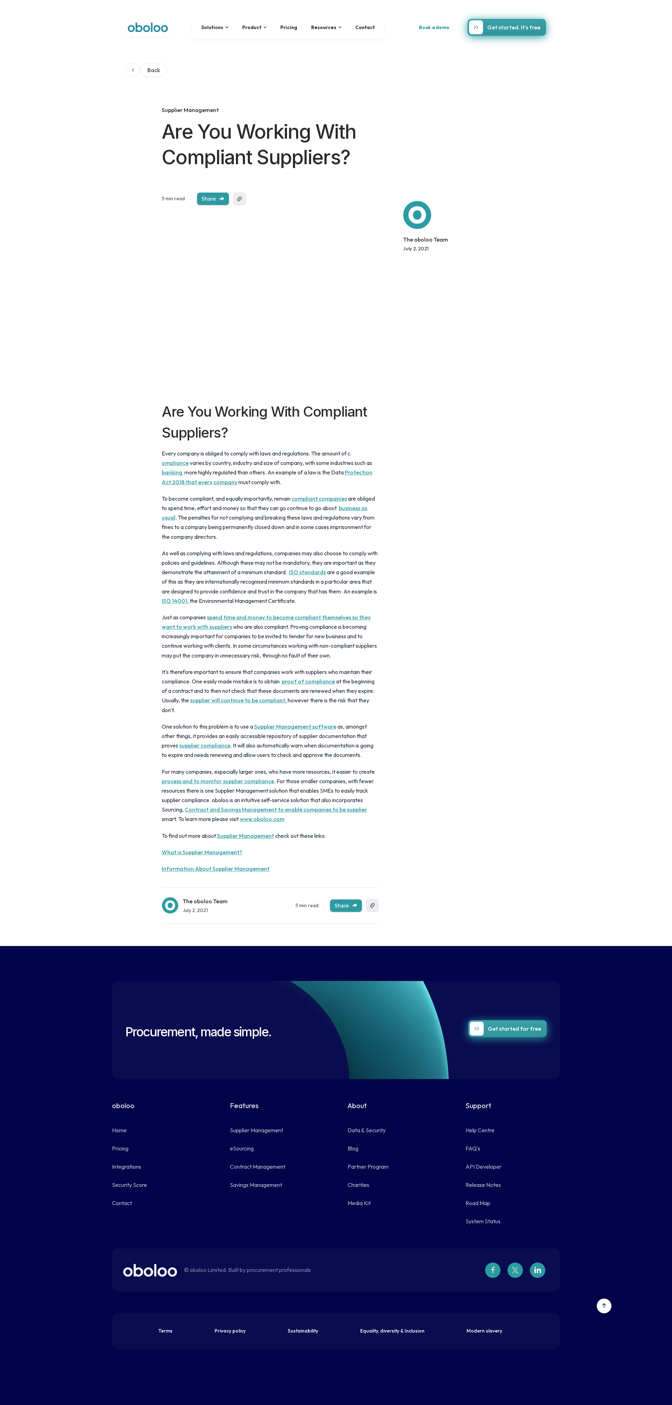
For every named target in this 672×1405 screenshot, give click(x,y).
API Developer (483, 1166)
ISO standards (307, 572)
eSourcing (242, 1148)
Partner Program (368, 1166)
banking (172, 472)
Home (119, 1130)
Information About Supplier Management (216, 868)
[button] (215, 27)
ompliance (175, 462)
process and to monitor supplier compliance (218, 781)
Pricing (288, 27)
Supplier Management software (295, 726)
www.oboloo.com (262, 818)
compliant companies (319, 498)
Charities (358, 1184)
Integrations (126, 1166)
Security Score (129, 1184)
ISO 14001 (174, 600)
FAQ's (472, 1148)
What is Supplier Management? (202, 852)
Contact (365, 27)
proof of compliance (308, 681)
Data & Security (367, 1130)
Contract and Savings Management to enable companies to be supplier (276, 809)
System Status (482, 1221)
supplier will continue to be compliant (237, 700)
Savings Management (256, 1184)
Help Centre (480, 1130)
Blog (353, 1148)
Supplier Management (245, 835)
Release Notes (483, 1184)
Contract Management (257, 1166)
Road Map (477, 1202)
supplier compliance (204, 745)
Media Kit (359, 1202)
